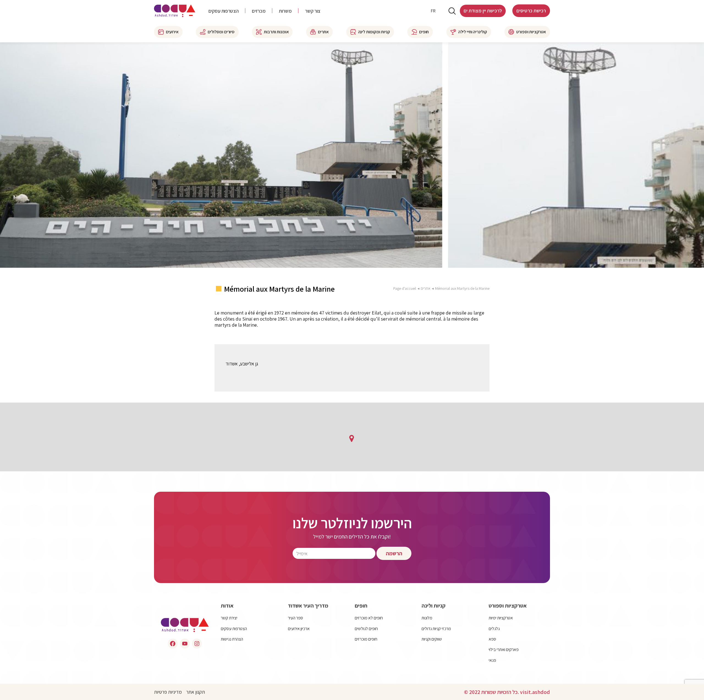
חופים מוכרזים (366, 639)
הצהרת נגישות (232, 639)
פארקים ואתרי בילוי (504, 649)
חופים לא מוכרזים (369, 618)
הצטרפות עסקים (223, 11)
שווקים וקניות (432, 639)
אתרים (425, 288)
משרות (285, 11)
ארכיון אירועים (299, 628)
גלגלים (494, 628)
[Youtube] (185, 644)
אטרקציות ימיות (501, 618)
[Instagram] (197, 644)
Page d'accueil (404, 288)
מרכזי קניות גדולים (436, 628)
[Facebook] (173, 644)
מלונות (427, 618)
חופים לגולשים (366, 628)
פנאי (492, 660)
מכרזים (258, 11)
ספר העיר (295, 618)
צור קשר (312, 11)
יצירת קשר (229, 618)
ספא (492, 639)
